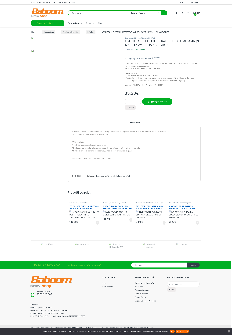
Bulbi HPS (106, 203)
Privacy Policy (140, 297)
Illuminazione (49, 32)
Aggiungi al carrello (158, 102)
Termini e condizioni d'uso (145, 283)
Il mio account (195, 2)
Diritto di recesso (141, 294)
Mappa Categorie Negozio (145, 301)
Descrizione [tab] (134, 122)
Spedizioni (139, 287)
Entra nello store (75, 23)
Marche (101, 23)
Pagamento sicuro (142, 290)
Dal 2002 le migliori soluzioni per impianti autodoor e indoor (53, 2)
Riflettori (90, 32)
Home (33, 32)
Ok (172, 331)
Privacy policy (182, 331)
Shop (183, 2)
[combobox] (99, 12)
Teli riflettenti (83, 203)
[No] (229, 331)
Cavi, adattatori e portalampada (180, 203)
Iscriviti (193, 265)
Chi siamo (90, 23)
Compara (157, 58)
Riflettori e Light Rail (70, 32)
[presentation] (200, 246)
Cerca (171, 290)
